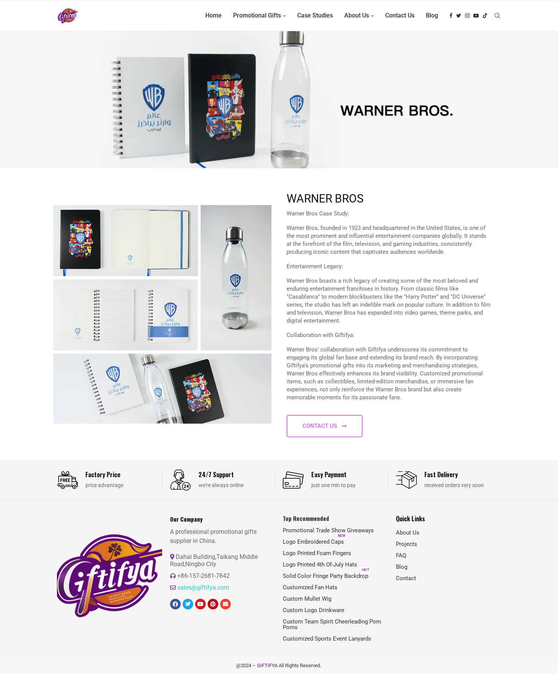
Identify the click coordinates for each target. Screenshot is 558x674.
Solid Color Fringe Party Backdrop (325, 576)
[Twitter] (458, 15)
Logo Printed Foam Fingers (317, 553)
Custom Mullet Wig (307, 599)
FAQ (401, 556)
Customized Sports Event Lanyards (327, 639)
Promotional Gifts (257, 15)
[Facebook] (450, 15)
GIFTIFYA (267, 665)
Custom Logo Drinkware (313, 610)
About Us (356, 15)
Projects (406, 544)
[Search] (497, 15)
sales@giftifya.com (203, 587)
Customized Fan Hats (310, 587)
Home (213, 15)
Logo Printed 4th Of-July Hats (320, 565)
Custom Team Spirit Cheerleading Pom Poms (332, 624)
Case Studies (315, 15)
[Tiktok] (485, 15)
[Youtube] (476, 15)
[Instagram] (467, 15)
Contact (406, 578)
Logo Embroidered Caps (313, 542)
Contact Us (400, 15)
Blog (432, 15)
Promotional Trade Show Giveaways (328, 530)
